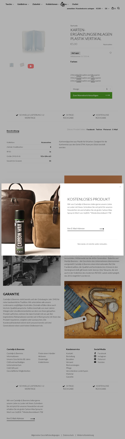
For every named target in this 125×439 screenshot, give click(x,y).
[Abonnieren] (101, 228)
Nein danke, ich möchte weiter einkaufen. (92, 244)
